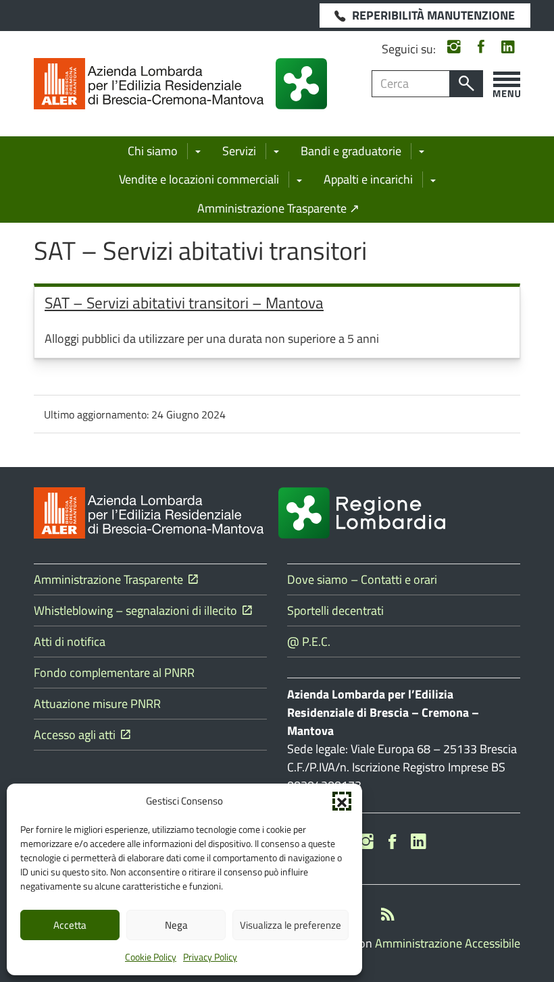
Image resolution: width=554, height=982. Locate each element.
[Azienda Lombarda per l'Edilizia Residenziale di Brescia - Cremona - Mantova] (148, 83)
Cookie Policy (150, 957)
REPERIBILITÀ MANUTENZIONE (433, 15)
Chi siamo (153, 151)
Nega (176, 925)
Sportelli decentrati (335, 610)
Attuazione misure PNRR (97, 703)
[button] (342, 801)
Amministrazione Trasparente (111, 579)
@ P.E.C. (308, 641)
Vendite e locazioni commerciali (199, 179)
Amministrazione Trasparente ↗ (278, 208)
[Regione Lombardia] (301, 83)
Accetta (69, 925)
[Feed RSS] (388, 916)
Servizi (239, 151)
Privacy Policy (210, 957)
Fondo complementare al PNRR (114, 672)
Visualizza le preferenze (290, 925)
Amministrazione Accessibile (447, 943)
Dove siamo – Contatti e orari (362, 579)
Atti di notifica (69, 641)
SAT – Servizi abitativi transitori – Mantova (184, 303)
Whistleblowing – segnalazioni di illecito (138, 610)
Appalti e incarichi (368, 179)
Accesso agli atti (77, 735)
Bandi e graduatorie (351, 151)
